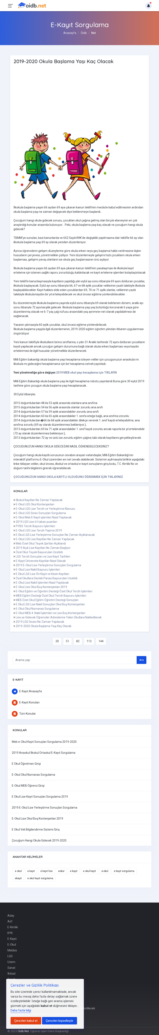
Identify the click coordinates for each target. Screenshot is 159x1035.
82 (78, 641)
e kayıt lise (46, 871)
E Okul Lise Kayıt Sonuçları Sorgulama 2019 (40, 796)
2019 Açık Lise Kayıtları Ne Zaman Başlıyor (43, 547)
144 (101, 641)
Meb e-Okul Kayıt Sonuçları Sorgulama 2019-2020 (44, 741)
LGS (10, 956)
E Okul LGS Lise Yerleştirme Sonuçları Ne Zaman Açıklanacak (55, 534)
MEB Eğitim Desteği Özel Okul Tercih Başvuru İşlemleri (51, 595)
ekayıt (18, 878)
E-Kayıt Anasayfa (30, 691)
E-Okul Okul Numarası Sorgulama (37, 608)
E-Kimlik (12, 927)
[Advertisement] (61, 98)
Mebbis (12, 950)
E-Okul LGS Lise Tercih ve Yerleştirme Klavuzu (45, 508)
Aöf (9, 921)
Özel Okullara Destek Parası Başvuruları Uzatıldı (46, 578)
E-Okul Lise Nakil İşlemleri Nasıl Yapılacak (42, 582)
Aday (10, 915)
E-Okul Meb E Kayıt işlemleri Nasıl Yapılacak (44, 517)
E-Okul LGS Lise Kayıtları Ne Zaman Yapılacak (45, 539)
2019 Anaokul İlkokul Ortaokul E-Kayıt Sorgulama (43, 752)
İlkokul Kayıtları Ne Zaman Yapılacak (39, 500)
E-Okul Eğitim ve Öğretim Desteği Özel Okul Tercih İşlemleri (54, 591)
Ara (141, 659)
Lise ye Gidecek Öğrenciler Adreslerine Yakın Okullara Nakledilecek (59, 617)
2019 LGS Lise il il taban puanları (36, 521)
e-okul (104, 871)
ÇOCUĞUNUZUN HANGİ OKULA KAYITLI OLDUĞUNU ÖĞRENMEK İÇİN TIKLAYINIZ (68, 476)
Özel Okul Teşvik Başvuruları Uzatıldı (39, 552)
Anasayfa (69, 33)
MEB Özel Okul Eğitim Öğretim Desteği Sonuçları (47, 600)
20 (57, 641)
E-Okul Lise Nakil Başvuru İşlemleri (38, 569)
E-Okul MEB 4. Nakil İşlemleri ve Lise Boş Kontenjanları (50, 613)
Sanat (11, 967)
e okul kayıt (89, 871)
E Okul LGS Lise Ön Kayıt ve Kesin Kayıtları (42, 574)
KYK (10, 933)
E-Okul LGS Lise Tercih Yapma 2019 (39, 530)
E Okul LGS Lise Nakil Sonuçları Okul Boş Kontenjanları (50, 604)
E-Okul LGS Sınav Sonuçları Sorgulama (41, 513)
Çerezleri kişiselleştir (59, 1021)
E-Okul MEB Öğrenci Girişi (28, 785)
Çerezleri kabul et (25, 1021)
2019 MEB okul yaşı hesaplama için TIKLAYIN (86, 372)
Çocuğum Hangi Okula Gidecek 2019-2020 (39, 840)
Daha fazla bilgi (21, 1010)
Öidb (84, 33)
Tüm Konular (27, 713)
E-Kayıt (12, 938)
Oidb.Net (23, 1031)
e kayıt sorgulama (124, 871)
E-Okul (11, 944)
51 (67, 641)
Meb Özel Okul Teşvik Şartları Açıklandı (41, 543)
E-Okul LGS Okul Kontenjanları (35, 504)
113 (89, 641)
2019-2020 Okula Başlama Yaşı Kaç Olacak (43, 626)
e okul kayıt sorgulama (40, 878)
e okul (18, 871)
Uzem (11, 962)
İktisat (11, 973)
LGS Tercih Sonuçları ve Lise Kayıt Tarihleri (43, 556)
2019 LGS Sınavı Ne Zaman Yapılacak (40, 621)
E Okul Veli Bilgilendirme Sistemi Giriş (36, 829)
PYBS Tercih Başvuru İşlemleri (35, 526)
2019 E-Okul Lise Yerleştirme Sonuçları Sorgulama (48, 565)
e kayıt (31, 871)
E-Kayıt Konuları (29, 702)
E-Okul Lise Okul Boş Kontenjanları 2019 (41, 587)
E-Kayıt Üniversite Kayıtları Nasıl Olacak (41, 561)
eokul (61, 871)
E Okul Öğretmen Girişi (26, 763)
